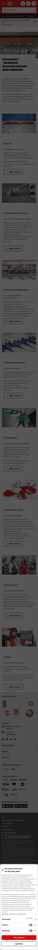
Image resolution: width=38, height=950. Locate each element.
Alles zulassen (19, 938)
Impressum (12, 914)
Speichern (19, 944)
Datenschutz (5, 914)
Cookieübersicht (21, 914)
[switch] (30, 925)
